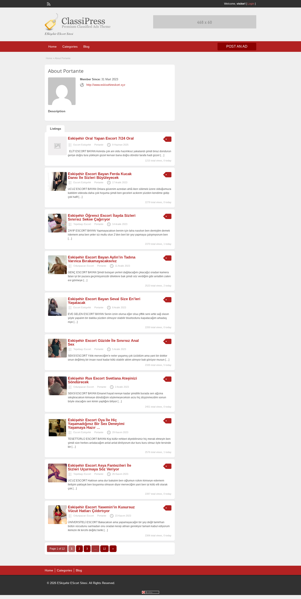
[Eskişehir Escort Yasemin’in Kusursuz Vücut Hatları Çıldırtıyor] (57, 523)
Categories (70, 46)
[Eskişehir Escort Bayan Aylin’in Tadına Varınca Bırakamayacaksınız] (57, 273)
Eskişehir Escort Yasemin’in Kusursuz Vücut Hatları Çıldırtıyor (101, 509)
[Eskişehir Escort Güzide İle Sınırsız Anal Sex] (57, 356)
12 (104, 548)
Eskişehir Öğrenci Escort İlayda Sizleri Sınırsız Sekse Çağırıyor (102, 217)
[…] (162, 155)
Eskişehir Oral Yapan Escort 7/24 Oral (101, 138)
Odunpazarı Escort (83, 265)
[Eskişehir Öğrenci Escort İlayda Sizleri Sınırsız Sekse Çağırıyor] (57, 231)
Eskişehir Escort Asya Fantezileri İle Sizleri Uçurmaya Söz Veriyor (99, 467)
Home (52, 46)
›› (113, 548)
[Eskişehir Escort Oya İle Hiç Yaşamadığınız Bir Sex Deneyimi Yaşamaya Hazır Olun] (57, 436)
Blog (86, 46)
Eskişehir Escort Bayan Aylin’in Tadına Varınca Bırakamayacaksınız (101, 259)
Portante (98, 144)
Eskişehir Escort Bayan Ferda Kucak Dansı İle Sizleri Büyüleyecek (100, 176)
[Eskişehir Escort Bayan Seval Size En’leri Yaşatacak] (57, 314)
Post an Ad (236, 46)
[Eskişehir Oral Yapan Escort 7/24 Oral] (57, 154)
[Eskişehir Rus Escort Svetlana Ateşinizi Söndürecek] (57, 394)
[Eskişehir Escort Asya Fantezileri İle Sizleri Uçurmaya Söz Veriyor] (57, 481)
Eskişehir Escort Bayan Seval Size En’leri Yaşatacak (104, 301)
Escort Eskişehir (82, 144)
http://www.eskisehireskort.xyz (105, 84)
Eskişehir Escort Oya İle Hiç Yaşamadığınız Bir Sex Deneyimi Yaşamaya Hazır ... (96, 424)
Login (250, 3)
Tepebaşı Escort (82, 224)
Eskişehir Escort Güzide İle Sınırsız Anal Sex (103, 342)
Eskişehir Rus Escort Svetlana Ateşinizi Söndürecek (102, 380)
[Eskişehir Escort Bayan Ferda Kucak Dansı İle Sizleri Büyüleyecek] (57, 189)
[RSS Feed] (48, 3)
